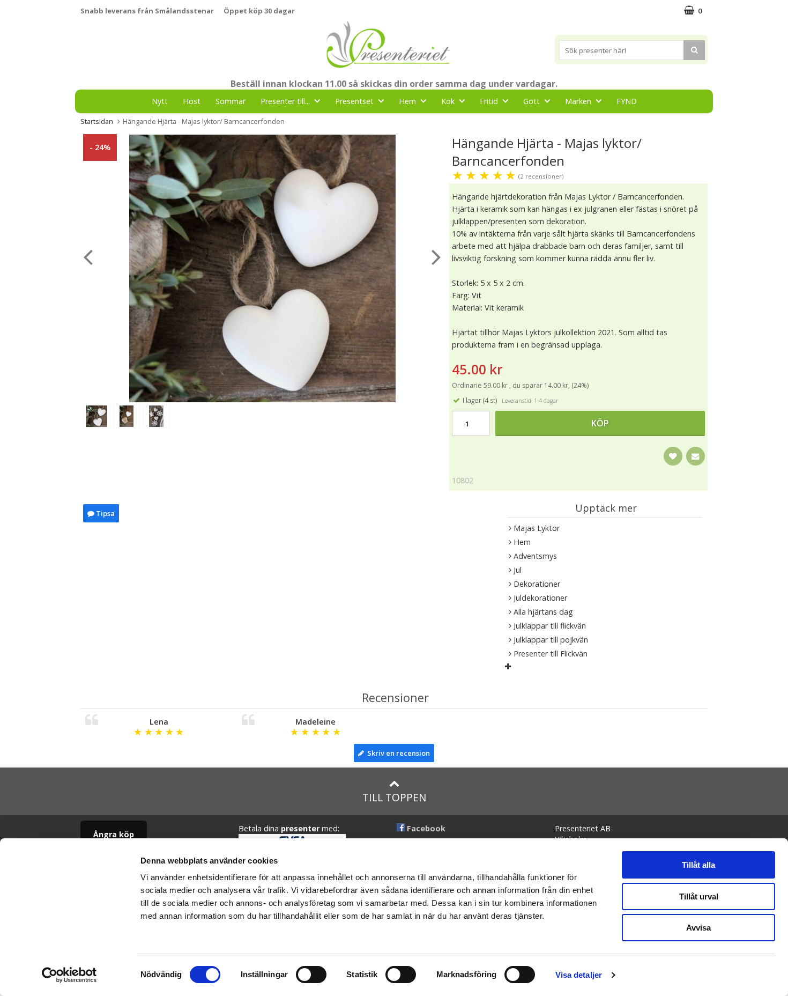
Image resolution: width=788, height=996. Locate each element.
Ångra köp (113, 834)
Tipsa (104, 513)
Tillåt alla (698, 864)
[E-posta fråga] (695, 456)
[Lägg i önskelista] (673, 456)
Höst (191, 101)
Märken (578, 101)
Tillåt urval (698, 896)
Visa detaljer (578, 974)
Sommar (230, 101)
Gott (531, 101)
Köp (600, 423)
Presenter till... (285, 101)
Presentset (354, 101)
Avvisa (698, 927)
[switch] (311, 974)
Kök (448, 101)
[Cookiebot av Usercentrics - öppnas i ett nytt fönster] (69, 975)
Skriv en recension (397, 753)
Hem (407, 101)
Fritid (489, 101)
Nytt (160, 101)
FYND (626, 101)
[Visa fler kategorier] (508, 666)
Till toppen (394, 797)
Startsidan (96, 121)
